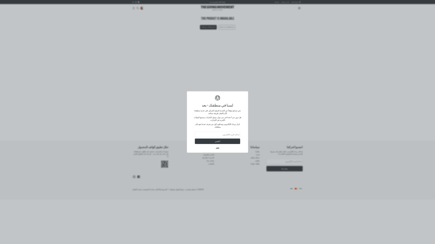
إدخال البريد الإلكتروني (230, 134)
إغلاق (217, 148)
